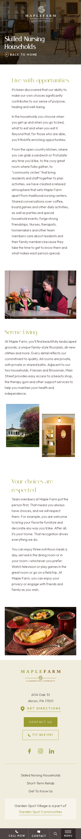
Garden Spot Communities (40, 811)
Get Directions (44, 709)
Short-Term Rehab (40, 783)
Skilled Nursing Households (40, 775)
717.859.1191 (42, 735)
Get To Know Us (41, 791)
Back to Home (23, 54)
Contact (39, 835)
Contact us (40, 722)
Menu (68, 835)
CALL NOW (17, 835)
